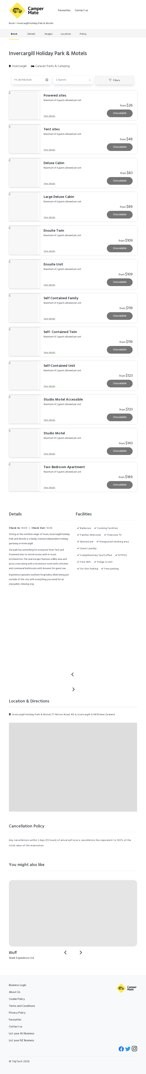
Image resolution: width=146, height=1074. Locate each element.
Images (49, 34)
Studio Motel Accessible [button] (63, 400)
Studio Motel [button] (54, 433)
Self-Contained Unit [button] (59, 366)
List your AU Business (21, 1033)
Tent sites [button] (52, 129)
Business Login (17, 985)
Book (12, 23)
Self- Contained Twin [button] (60, 332)
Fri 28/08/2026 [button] (23, 80)
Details (31, 34)
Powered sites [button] (55, 95)
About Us (14, 992)
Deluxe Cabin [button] (54, 163)
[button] (73, 80)
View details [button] (49, 116)
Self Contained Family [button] (61, 298)
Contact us (81, 10)
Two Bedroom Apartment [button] (64, 467)
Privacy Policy (17, 1013)
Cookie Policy (17, 999)
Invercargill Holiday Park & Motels (35, 23)
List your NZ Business (21, 1040)
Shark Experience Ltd (21, 958)
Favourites (64, 10)
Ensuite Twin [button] (54, 231)
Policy (83, 34)
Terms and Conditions (22, 1006)
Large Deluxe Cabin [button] (59, 197)
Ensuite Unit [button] (53, 264)
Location (66, 34)
